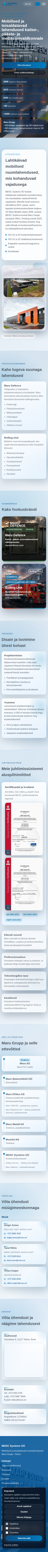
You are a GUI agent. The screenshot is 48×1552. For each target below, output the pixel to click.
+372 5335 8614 (14, 1256)
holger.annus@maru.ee (17, 1238)
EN (44, 4)
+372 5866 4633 (14, 1233)
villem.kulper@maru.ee (17, 1283)
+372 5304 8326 (14, 1279)
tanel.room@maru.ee (16, 1260)
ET (38, 4)
